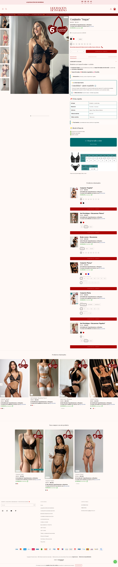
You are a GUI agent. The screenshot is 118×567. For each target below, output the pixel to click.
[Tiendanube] (59, 560)
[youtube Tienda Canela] (11, 510)
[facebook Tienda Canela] (7, 510)
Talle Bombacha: (84, 280)
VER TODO (43, 527)
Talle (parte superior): (85, 276)
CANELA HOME (44, 522)
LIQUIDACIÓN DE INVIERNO (47, 508)
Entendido (78, 565)
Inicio (42, 505)
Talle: (81, 197)
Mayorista (43, 541)
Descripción (73, 56)
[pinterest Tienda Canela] (15, 510)
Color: (71, 37)
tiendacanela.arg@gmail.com (88, 510)
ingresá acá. (75, 556)
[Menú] (3, 9)
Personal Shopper (45, 536)
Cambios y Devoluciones (46, 539)
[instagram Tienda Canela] (2, 510)
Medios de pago (92, 56)
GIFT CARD (43, 530)
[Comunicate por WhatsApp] (115, 561)
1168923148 (83, 507)
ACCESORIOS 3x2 (45, 519)
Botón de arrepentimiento (85, 556)
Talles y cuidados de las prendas (48, 533)
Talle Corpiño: (83, 306)
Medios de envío (112, 56)
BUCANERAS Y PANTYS (46, 524)
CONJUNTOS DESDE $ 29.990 (48, 510)
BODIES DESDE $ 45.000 (47, 513)
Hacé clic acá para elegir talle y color (78, 173)
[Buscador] (6, 9)
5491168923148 (84, 505)
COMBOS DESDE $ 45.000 (47, 516)
